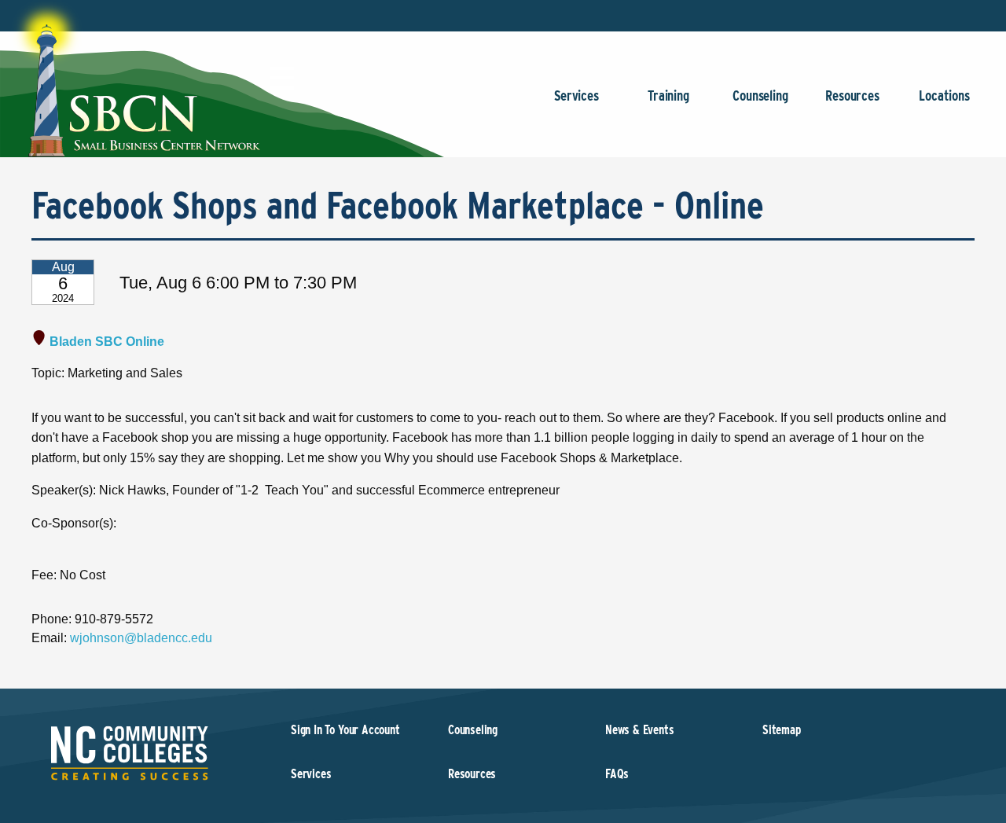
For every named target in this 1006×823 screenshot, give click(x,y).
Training (668, 95)
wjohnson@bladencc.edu (141, 638)
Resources (852, 95)
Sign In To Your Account (345, 729)
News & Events (639, 729)
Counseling (760, 95)
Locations (944, 95)
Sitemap (781, 729)
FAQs (617, 773)
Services (576, 95)
